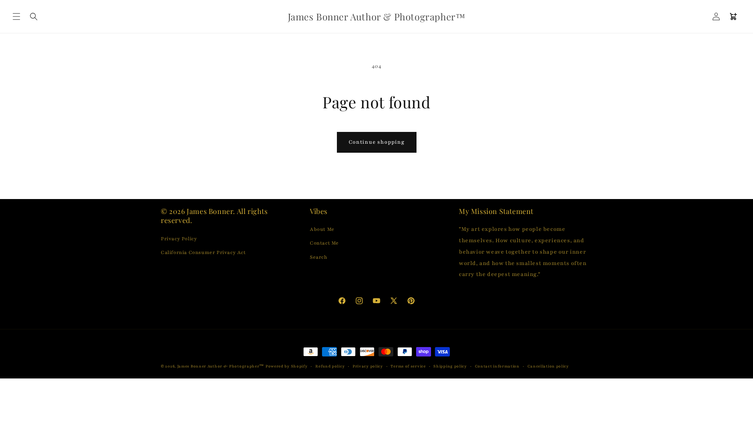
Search (318, 257)
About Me (322, 229)
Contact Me (324, 243)
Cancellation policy (548, 366)
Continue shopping (377, 142)
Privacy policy (368, 366)
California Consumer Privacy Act (203, 252)
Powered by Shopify (287, 366)
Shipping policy (450, 366)
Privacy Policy (179, 239)
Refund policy (330, 366)
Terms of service (408, 366)
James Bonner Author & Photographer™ (220, 366)
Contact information (497, 366)
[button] (16, 16)
